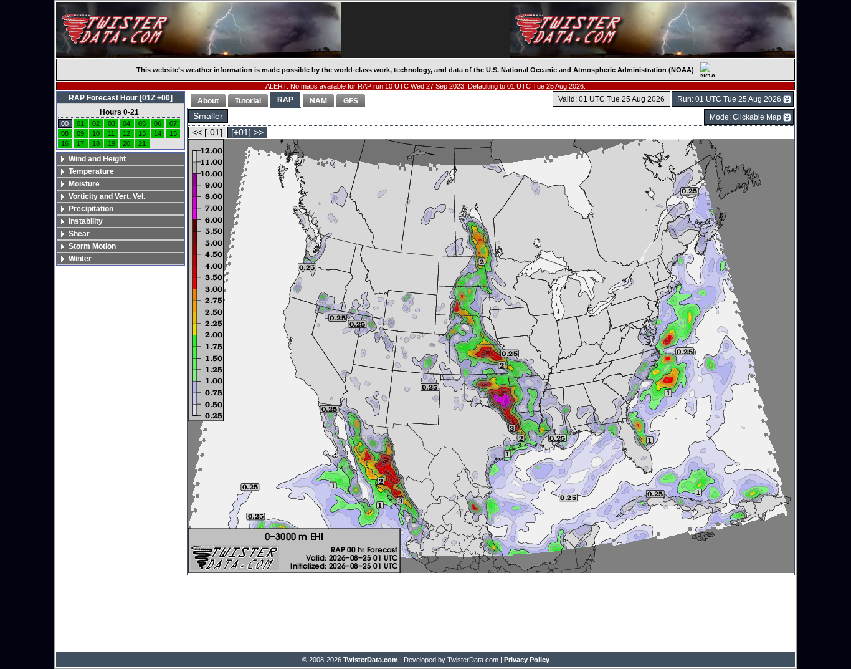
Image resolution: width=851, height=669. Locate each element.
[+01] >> (247, 132)
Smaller (208, 116)
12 (126, 133)
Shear (79, 233)
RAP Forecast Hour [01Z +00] (121, 98)
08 (65, 133)
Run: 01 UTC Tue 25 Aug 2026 (729, 99)
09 (80, 133)
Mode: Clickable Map (745, 117)
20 (126, 143)
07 (173, 123)
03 (111, 123)
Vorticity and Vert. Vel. (107, 196)
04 (126, 123)
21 (142, 143)
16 (65, 143)
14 (157, 133)
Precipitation (91, 209)
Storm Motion (92, 246)
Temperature (91, 171)
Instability (86, 221)
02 (96, 123)
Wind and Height (97, 159)
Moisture (84, 184)
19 (111, 143)
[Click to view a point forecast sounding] (491, 357)
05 (142, 123)
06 (157, 123)
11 (111, 133)
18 (96, 143)
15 (173, 133)
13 (142, 133)
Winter (80, 258)
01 (80, 123)
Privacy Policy (526, 659)
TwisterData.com (370, 659)
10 (96, 133)
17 (80, 143)
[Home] (198, 30)
